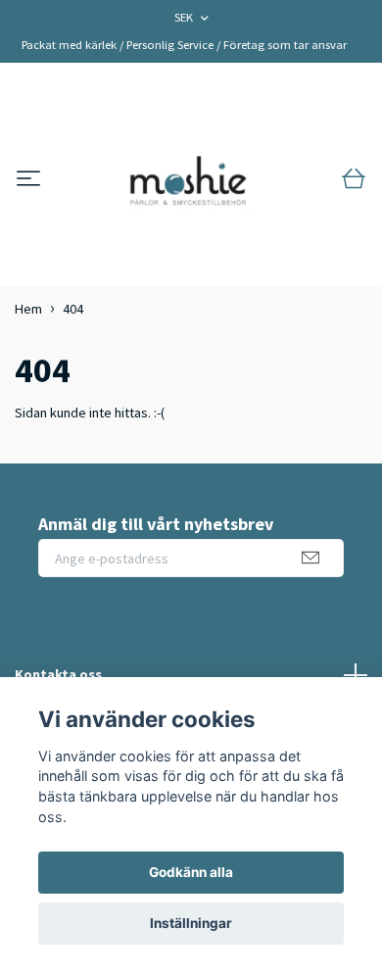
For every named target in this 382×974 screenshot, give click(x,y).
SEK (185, 17)
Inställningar (191, 923)
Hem (28, 308)
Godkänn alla (191, 872)
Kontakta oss (58, 674)
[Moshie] (188, 179)
